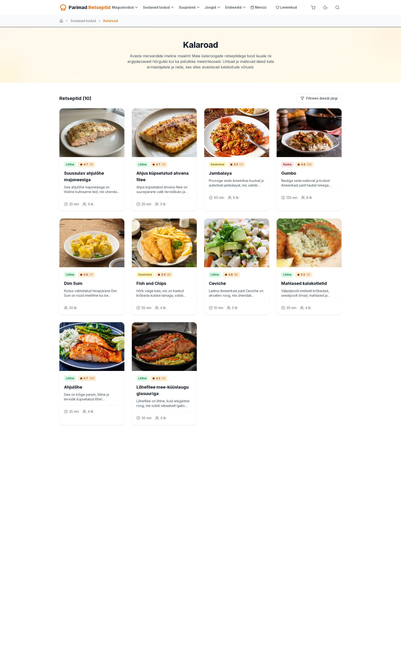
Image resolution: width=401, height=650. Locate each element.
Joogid (210, 7)
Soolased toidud (156, 7)
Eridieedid (233, 7)
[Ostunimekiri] (313, 7)
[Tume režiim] (325, 7)
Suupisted (187, 7)
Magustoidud (123, 7)
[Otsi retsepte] (337, 7)
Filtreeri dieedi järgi (322, 98)
